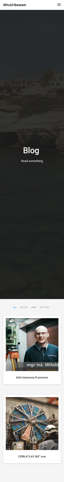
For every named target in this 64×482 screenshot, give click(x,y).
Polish (24, 307)
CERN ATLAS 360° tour (32, 456)
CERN (33, 307)
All (15, 307)
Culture (44, 307)
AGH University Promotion (32, 377)
